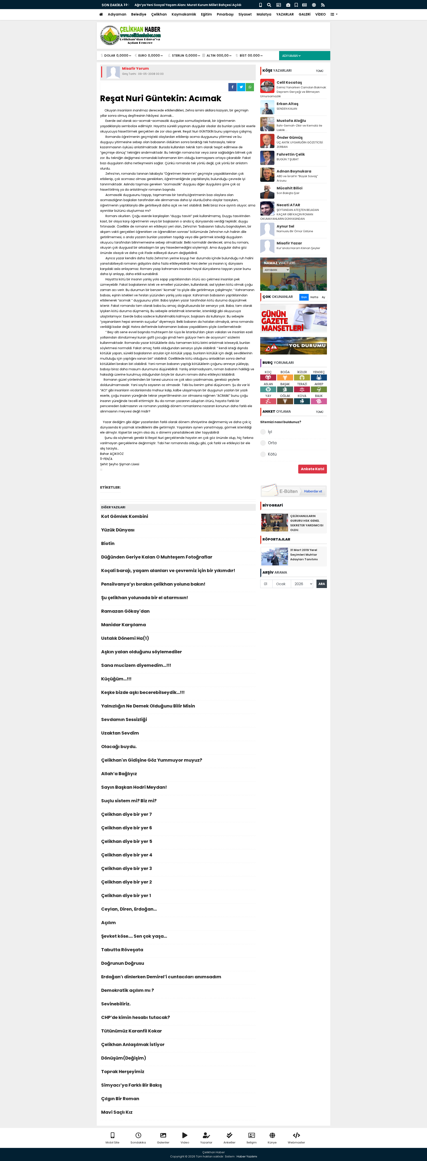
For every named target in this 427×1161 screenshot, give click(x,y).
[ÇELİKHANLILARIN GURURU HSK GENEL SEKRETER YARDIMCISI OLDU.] (274, 522)
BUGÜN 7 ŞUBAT (288, 159)
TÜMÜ (319, 71)
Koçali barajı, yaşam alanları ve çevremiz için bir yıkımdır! (168, 570)
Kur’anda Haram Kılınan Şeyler (298, 248)
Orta (272, 443)
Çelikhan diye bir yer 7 (126, 814)
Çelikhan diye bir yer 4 (126, 855)
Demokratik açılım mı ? (127, 990)
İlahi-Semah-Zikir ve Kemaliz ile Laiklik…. (299, 127)
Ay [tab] (323, 297)
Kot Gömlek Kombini (124, 516)
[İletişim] (278, 4)
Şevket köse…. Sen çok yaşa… (134, 936)
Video (185, 1142)
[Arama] (269, 4)
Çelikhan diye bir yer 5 (126, 841)
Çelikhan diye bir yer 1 (126, 895)
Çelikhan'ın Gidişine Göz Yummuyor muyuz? (151, 760)
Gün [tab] (304, 297)
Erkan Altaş (287, 103)
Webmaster (296, 1142)
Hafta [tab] (314, 297)
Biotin (108, 543)
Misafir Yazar (289, 243)
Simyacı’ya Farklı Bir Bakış (131, 1085)
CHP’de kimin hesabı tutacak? (135, 1017)
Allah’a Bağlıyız (119, 774)
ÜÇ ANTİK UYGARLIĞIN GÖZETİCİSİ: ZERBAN (300, 144)
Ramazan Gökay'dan (125, 611)
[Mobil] (260, 4)
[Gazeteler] (304, 4)
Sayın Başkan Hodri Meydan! (134, 787)
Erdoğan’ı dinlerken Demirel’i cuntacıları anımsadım (161, 977)
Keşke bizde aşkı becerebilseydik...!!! (143, 692)
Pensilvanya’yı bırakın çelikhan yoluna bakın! (153, 584)
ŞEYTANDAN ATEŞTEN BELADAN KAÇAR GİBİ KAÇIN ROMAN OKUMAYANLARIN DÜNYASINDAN (289, 214)
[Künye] (314, 4)
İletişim (252, 1142)
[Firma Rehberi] (288, 4)
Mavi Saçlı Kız (117, 1112)
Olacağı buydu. (119, 746)
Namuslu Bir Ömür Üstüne (295, 231)
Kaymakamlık (184, 14)
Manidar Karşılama (123, 625)
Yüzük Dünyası (118, 530)
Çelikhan (159, 14)
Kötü (272, 454)
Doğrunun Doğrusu (122, 963)
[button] (334, 14)
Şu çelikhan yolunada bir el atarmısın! (144, 597)
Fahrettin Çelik (291, 154)
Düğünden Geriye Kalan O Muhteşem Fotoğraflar (156, 557)
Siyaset (245, 14)
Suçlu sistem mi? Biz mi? (129, 801)
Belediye (138, 14)
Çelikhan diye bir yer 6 (126, 828)
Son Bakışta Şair (288, 193)
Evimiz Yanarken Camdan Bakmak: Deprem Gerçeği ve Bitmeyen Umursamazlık (293, 91)
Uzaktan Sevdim (120, 733)
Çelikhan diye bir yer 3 (126, 868)
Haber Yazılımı (247, 1156)
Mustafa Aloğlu (291, 120)
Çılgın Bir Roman (120, 1099)
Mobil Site (112, 1142)
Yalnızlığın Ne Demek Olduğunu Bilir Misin (148, 706)
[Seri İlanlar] (296, 4)
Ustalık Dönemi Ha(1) (125, 638)
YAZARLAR (285, 14)
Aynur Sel (285, 226)
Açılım (108, 922)
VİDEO (320, 14)
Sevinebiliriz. (116, 1004)
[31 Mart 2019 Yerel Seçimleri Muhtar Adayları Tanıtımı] (274, 556)
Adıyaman (117, 14)
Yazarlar (206, 1142)
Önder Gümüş (290, 137)
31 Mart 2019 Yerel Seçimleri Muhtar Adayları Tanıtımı (304, 554)
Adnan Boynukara (294, 171)
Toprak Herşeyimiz (122, 1071)
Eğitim (206, 14)
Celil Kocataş (289, 82)
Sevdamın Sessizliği (124, 719)
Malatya (264, 14)
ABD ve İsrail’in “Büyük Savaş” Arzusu (297, 178)
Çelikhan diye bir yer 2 (126, 882)
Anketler (230, 1142)
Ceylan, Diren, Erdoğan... (129, 909)
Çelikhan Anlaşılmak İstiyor (133, 1044)
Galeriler (163, 1142)
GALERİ (304, 14)
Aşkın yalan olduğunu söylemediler (141, 652)
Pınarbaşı (225, 14)
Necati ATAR (288, 205)
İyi (270, 431)
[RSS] (323, 4)
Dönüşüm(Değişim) (123, 1058)
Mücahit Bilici (289, 188)
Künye (272, 1142)
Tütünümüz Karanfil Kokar (131, 1031)
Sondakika (138, 1142)
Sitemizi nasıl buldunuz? (280, 422)
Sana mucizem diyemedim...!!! (136, 665)
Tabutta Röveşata (122, 950)
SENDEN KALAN (287, 109)
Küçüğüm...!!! (116, 679)
